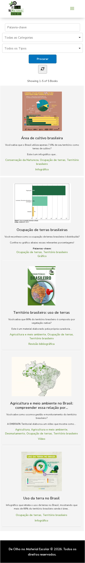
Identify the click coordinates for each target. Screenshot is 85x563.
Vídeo (41, 439)
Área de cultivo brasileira (42, 138)
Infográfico (42, 169)
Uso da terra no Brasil (41, 498)
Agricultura (22, 429)
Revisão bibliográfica (41, 344)
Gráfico (42, 256)
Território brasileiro (55, 252)
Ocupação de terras (52, 160)
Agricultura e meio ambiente (28, 334)
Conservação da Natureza (22, 160)
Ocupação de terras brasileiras (42, 229)
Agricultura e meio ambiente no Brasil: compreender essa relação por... (41, 405)
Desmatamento (15, 433)
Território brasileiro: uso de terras (41, 312)
